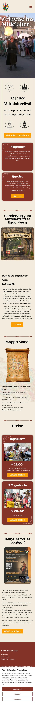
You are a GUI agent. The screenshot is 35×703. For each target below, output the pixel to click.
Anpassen (17, 694)
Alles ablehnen (17, 699)
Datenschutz (5, 657)
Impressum (4, 654)
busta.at (12, 659)
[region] (17, 685)
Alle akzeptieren (17, 689)
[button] (31, 6)
